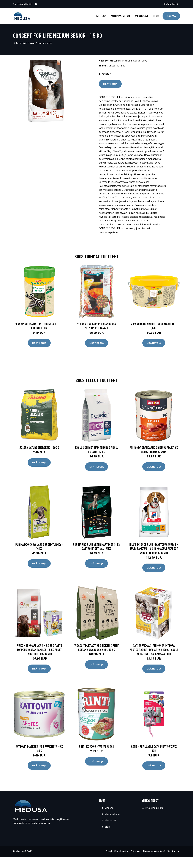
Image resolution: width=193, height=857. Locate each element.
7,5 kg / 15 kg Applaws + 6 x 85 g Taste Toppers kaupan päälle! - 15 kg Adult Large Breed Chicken (39, 649)
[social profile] (36, 4)
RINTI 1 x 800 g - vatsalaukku (96, 746)
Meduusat (141, 16)
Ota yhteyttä (121, 851)
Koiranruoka (45, 43)
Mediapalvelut (120, 16)
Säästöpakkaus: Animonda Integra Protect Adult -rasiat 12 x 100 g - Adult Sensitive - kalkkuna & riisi (154, 649)
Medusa (101, 16)
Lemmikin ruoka (25, 43)
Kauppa (171, 15)
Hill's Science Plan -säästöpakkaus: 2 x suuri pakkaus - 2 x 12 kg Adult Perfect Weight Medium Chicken (153, 548)
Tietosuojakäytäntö (154, 851)
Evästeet (135, 851)
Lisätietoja (110, 83)
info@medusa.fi (170, 4)
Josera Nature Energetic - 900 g (39, 447)
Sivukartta (173, 851)
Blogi (156, 16)
